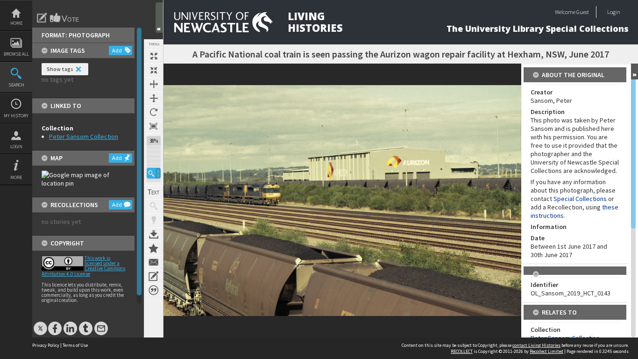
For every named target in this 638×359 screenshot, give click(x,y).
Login (16, 147)
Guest (582, 11)
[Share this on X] (40, 324)
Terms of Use (75, 345)
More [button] (16, 177)
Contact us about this (153, 262)
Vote (65, 18)
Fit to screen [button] (153, 70)
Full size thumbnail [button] (153, 56)
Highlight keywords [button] (153, 220)
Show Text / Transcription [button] (153, 192)
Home (16, 23)
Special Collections (580, 198)
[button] (154, 173)
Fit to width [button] (153, 84)
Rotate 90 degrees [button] (153, 112)
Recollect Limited (546, 351)
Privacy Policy (45, 345)
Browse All (16, 54)
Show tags (60, 68)
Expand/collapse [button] (634, 71)
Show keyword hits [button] (153, 206)
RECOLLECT (462, 351)
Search (16, 85)
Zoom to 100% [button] (153, 126)
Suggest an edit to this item (42, 18)
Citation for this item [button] (153, 290)
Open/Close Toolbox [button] (159, 17)
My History (16, 116)
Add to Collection (153, 248)
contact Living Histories (536, 345)
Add (117, 50)
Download (153, 234)
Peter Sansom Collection (83, 136)
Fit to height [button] (153, 98)
